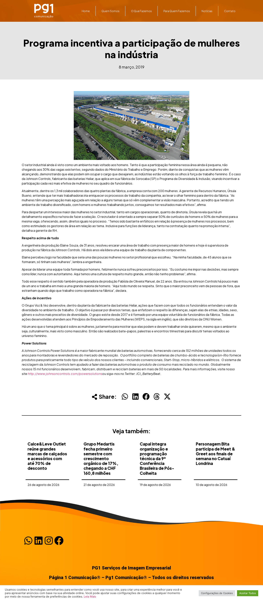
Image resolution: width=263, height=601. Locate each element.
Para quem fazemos (176, 11)
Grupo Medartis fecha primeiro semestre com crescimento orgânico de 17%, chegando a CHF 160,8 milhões (101, 458)
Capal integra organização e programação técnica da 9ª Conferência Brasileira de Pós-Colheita (157, 458)
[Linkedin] (38, 540)
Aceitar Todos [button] (247, 593)
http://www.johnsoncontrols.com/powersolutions (65, 374)
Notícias (207, 11)
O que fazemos (141, 11)
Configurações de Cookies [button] (217, 593)
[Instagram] (48, 540)
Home (86, 11)
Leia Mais (90, 596)
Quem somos (110, 11)
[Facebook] (59, 540)
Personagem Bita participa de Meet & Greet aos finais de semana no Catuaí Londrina (215, 453)
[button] (125, 396)
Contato (229, 11)
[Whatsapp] (28, 540)
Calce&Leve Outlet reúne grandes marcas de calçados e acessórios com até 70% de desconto (47, 456)
